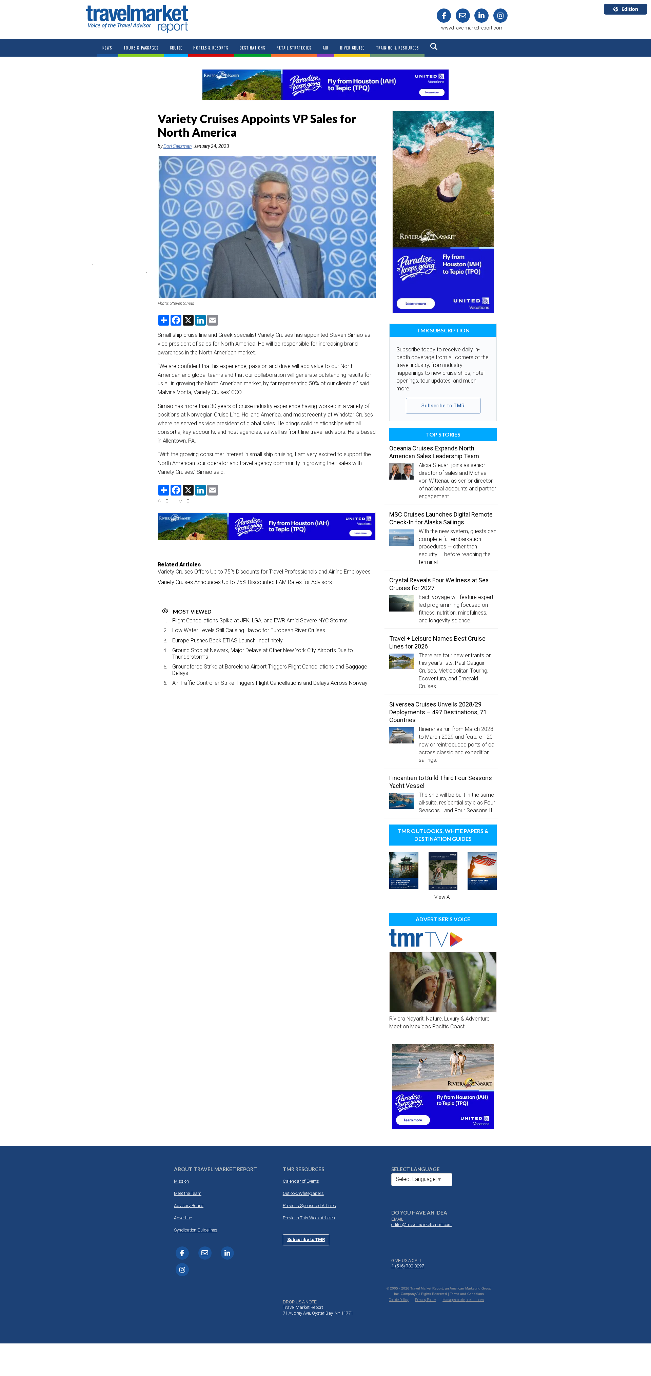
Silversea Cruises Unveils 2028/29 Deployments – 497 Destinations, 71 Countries (438, 712)
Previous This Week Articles (309, 1217)
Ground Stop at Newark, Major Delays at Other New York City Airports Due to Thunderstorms (262, 653)
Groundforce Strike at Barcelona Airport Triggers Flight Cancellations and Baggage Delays (269, 669)
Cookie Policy (399, 1300)
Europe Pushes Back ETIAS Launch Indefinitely (227, 640)
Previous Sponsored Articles (309, 1205)
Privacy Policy (425, 1300)
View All (443, 897)
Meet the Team (187, 1193)
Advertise (183, 1217)
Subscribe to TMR (443, 405)
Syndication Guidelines (195, 1230)
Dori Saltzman (177, 146)
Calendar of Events (301, 1181)
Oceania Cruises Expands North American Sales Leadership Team (434, 452)
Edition (630, 9)
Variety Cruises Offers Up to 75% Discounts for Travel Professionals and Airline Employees (264, 571)
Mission (181, 1181)
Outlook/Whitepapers (303, 1193)
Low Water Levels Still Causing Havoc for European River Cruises (248, 630)
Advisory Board (188, 1205)
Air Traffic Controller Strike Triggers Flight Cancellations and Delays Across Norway (270, 683)
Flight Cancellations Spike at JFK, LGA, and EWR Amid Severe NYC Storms (260, 620)
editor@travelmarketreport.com (421, 1224)
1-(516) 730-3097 (407, 1265)
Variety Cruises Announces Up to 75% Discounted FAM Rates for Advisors (245, 582)
